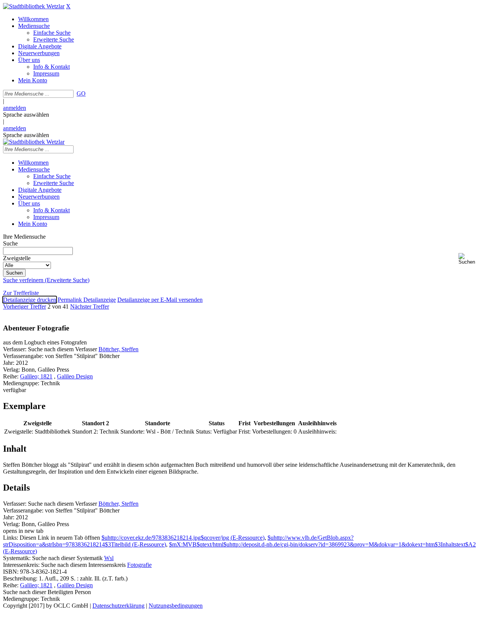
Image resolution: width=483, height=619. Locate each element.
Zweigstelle (17, 258)
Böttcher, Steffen (118, 349)
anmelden (14, 108)
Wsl (109, 558)
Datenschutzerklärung (118, 605)
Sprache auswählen (26, 114)
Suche (10, 243)
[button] (469, 259)
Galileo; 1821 (36, 376)
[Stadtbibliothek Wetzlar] (34, 6)
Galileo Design (75, 376)
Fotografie (139, 565)
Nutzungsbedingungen (176, 605)
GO (81, 93)
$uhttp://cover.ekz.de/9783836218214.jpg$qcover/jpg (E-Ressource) (183, 537)
